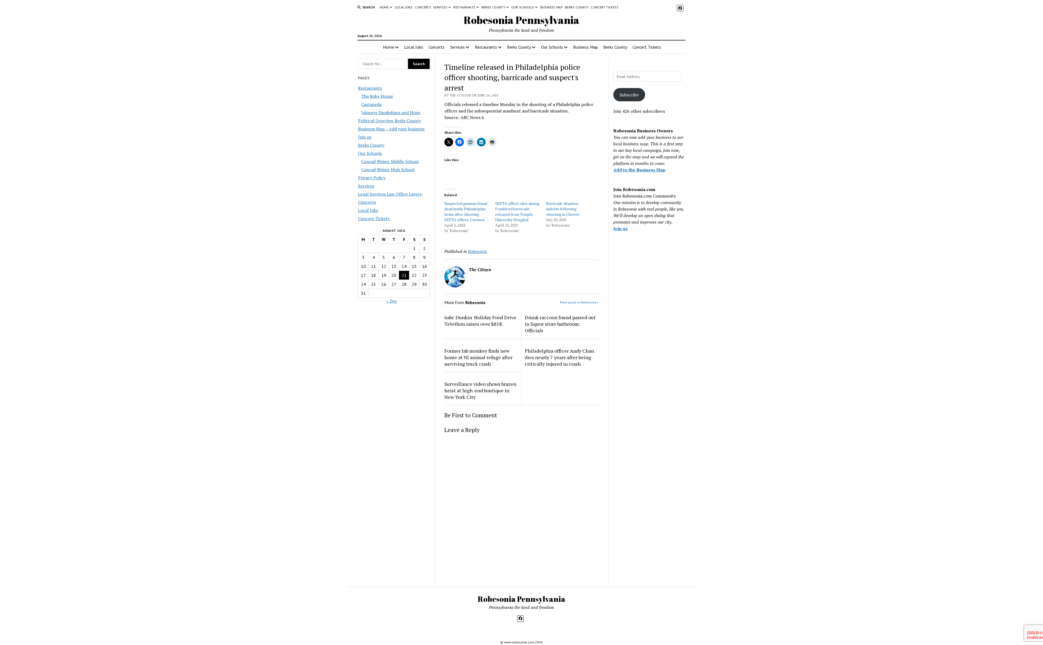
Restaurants (464, 7)
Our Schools (522, 7)
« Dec (392, 301)
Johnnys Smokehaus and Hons (390, 112)
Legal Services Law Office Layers (390, 194)
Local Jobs (404, 7)
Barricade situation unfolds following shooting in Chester (563, 209)
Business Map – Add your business (391, 129)
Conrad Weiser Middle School (390, 161)
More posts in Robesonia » (579, 302)
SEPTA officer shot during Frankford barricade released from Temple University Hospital (517, 211)
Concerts (423, 7)
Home (384, 7)
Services (440, 7)
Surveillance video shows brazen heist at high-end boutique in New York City (480, 390)
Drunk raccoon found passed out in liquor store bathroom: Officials (560, 324)
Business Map (551, 7)
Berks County (493, 7)
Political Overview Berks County (389, 121)
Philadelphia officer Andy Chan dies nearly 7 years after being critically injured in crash (559, 357)
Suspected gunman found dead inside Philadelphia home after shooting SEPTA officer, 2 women (465, 211)
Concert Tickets (604, 7)
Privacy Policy (371, 178)
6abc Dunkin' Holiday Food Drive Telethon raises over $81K (480, 320)
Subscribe (629, 95)
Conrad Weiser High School (387, 170)
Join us (364, 137)
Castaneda (371, 104)
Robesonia (477, 251)
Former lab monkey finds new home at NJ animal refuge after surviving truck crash (478, 357)
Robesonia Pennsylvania (521, 20)
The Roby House (377, 96)
